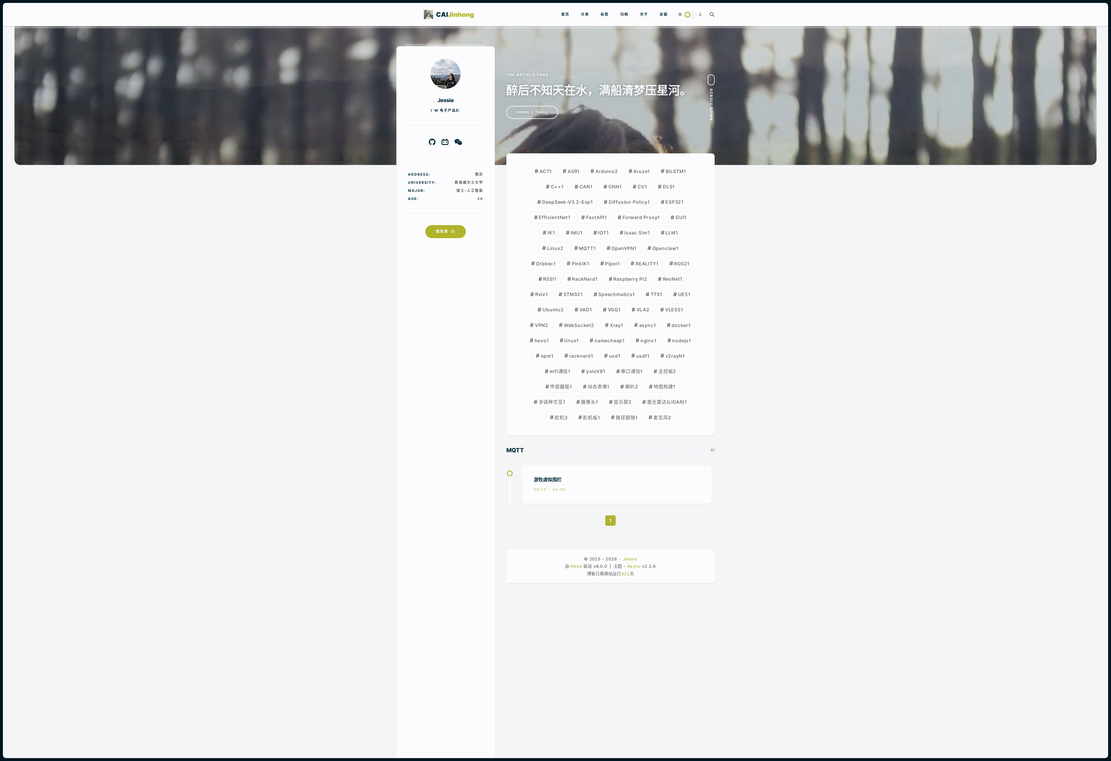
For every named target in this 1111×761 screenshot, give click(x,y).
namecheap (608, 340)
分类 (585, 14)
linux (570, 340)
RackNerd (583, 279)
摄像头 (588, 402)
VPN (540, 325)
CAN (585, 187)
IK (550, 233)
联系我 (442, 231)
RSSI (548, 279)
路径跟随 (625, 417)
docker (680, 325)
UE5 (683, 294)
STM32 (572, 294)
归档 (624, 14)
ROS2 (680, 263)
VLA (641, 310)
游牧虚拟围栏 (548, 479)
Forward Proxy (640, 217)
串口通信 (630, 371)
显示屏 (621, 402)
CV (641, 187)
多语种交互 (551, 402)
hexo (541, 340)
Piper (611, 263)
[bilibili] (445, 142)
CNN (613, 187)
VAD (585, 310)
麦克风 (660, 417)
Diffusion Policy (628, 202)
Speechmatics (615, 294)
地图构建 (663, 386)
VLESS (673, 310)
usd (613, 356)
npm (546, 356)
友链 (664, 14)
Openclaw (664, 248)
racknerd (580, 356)
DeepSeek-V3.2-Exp (566, 202)
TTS (655, 294)
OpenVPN (622, 248)
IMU (575, 233)
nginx (647, 340)
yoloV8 (594, 371)
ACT (544, 171)
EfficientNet (553, 217)
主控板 (665, 371)
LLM (670, 233)
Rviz (540, 294)
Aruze (640, 171)
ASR (572, 171)
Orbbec (544, 263)
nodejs (680, 340)
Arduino (605, 171)
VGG (613, 310)
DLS (667, 187)
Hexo (576, 566)
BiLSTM (675, 171)
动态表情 (597, 386)
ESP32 (673, 202)
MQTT (586, 248)
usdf (641, 356)
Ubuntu (551, 310)
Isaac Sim (635, 233)
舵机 (559, 417)
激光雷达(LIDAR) (666, 402)
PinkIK (579, 263)
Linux (553, 248)
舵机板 (590, 417)
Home (523, 112)
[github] (432, 142)
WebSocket (577, 325)
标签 (605, 14)
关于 (644, 14)
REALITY (646, 263)
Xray (615, 325)
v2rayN (674, 356)
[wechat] (458, 142)
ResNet (671, 279)
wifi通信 (558, 371)
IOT (602, 233)
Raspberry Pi (628, 279)
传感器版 (559, 386)
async (646, 325)
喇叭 (630, 386)
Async (634, 566)
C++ (556, 187)
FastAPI (595, 217)
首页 (565, 14)
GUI (680, 217)
